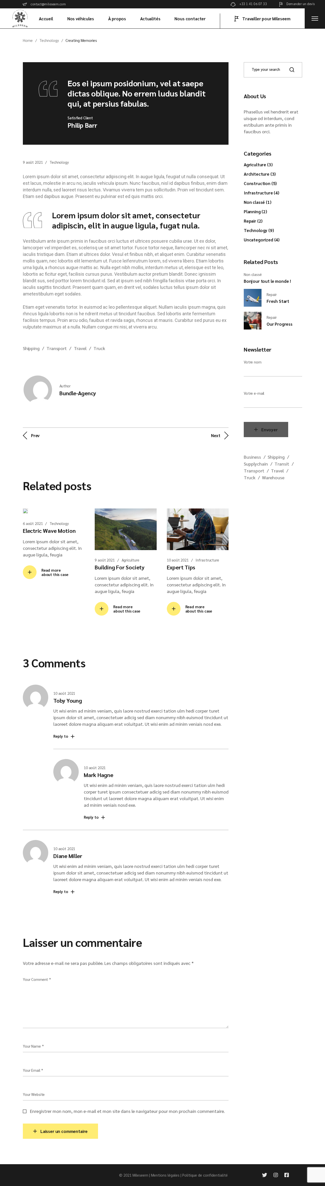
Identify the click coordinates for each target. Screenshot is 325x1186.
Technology (49, 40)
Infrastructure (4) (261, 192)
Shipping (31, 348)
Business (252, 457)
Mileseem (140, 1175)
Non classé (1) (257, 202)
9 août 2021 (33, 162)
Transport (56, 348)
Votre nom (253, 361)
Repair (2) (253, 221)
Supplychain (256, 464)
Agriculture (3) (258, 164)
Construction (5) (260, 183)
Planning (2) (255, 211)
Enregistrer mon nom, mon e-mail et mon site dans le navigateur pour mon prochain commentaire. (127, 1111)
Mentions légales (165, 1175)
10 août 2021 (178, 559)
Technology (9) (259, 230)
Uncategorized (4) (262, 239)
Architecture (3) (260, 174)
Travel (80, 348)
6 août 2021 (33, 523)
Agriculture (130, 559)
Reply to (60, 736)
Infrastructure (207, 559)
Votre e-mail (254, 393)
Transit (281, 464)
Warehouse (273, 477)
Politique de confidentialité (205, 1175)
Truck (99, 348)
